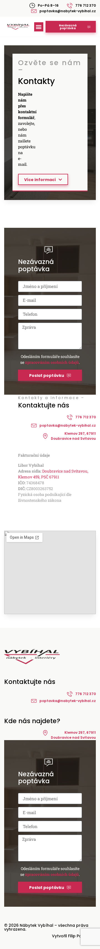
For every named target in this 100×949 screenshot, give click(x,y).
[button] (38, 26)
